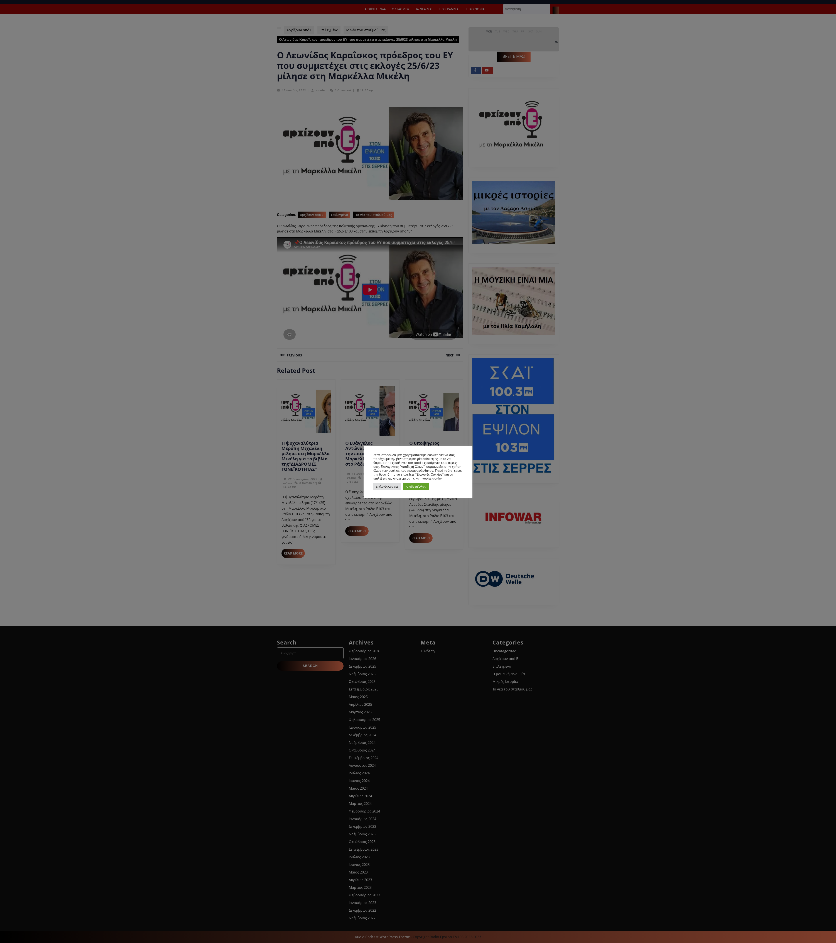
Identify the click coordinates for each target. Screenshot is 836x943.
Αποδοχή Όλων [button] (416, 486)
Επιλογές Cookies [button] (387, 486)
